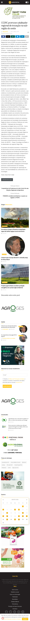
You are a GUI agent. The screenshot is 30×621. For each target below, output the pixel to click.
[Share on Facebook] (3, 36)
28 (18, 519)
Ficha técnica (15, 604)
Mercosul (24, 462)
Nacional (4, 226)
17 (3, 516)
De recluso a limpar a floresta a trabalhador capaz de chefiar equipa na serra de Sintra (13, 230)
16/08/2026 (4, 340)
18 (7, 516)
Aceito (25, 619)
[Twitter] (11, 611)
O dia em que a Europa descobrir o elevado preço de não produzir (14, 258)
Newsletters (15, 599)
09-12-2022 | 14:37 (15, 31)
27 (15, 519)
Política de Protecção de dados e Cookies (11, 619)
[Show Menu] (2, 2)
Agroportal (5, 31)
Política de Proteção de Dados (16, 379)
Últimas (4, 254)
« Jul (3, 500)
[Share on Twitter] (8, 36)
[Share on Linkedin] (22, 36)
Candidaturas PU (5, 462)
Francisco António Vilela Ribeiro (9, 338)
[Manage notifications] (3, 618)
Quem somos (15, 589)
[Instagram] (19, 611)
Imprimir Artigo (6, 179)
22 (22, 516)
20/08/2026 (11, 422)
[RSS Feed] (23, 611)
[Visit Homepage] (14, 2)
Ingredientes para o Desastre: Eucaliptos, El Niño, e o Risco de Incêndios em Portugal (18, 419)
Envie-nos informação (15, 594)
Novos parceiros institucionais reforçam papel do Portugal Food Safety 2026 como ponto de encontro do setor (18, 426)
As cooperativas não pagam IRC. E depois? (9, 335)
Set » (27, 500)
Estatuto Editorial (15, 601)
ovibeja (3, 465)
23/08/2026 (4, 233)
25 (7, 519)
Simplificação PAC (18, 465)
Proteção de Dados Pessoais (15, 606)
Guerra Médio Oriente (15, 462)
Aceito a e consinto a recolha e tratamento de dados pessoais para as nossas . (14, 380)
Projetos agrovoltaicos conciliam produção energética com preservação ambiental (12, 287)
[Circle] (15, 611)
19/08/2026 (11, 430)
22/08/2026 (4, 289)
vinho (9, 467)
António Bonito (5, 329)
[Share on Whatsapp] (13, 36)
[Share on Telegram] (17, 36)
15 (22, 513)
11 (7, 513)
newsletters (19, 382)
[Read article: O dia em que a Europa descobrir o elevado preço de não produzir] (15, 246)
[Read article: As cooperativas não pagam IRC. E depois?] (23, 338)
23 (26, 516)
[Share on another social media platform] (27, 36)
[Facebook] (7, 611)
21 (18, 516)
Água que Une (15, 467)
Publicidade (15, 597)
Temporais (4, 467)
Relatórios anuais (15, 592)
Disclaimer (15, 609)
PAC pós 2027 (10, 465)
